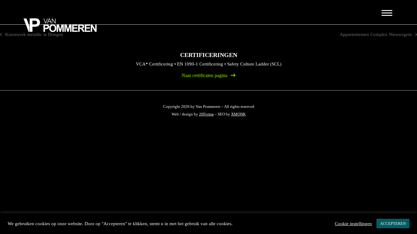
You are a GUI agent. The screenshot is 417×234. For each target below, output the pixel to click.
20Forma (206, 114)
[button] (386, 13)
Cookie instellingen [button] (353, 223)
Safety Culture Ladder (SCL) (254, 64)
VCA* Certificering (154, 64)
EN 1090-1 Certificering (200, 64)
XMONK (238, 114)
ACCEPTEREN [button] (393, 223)
